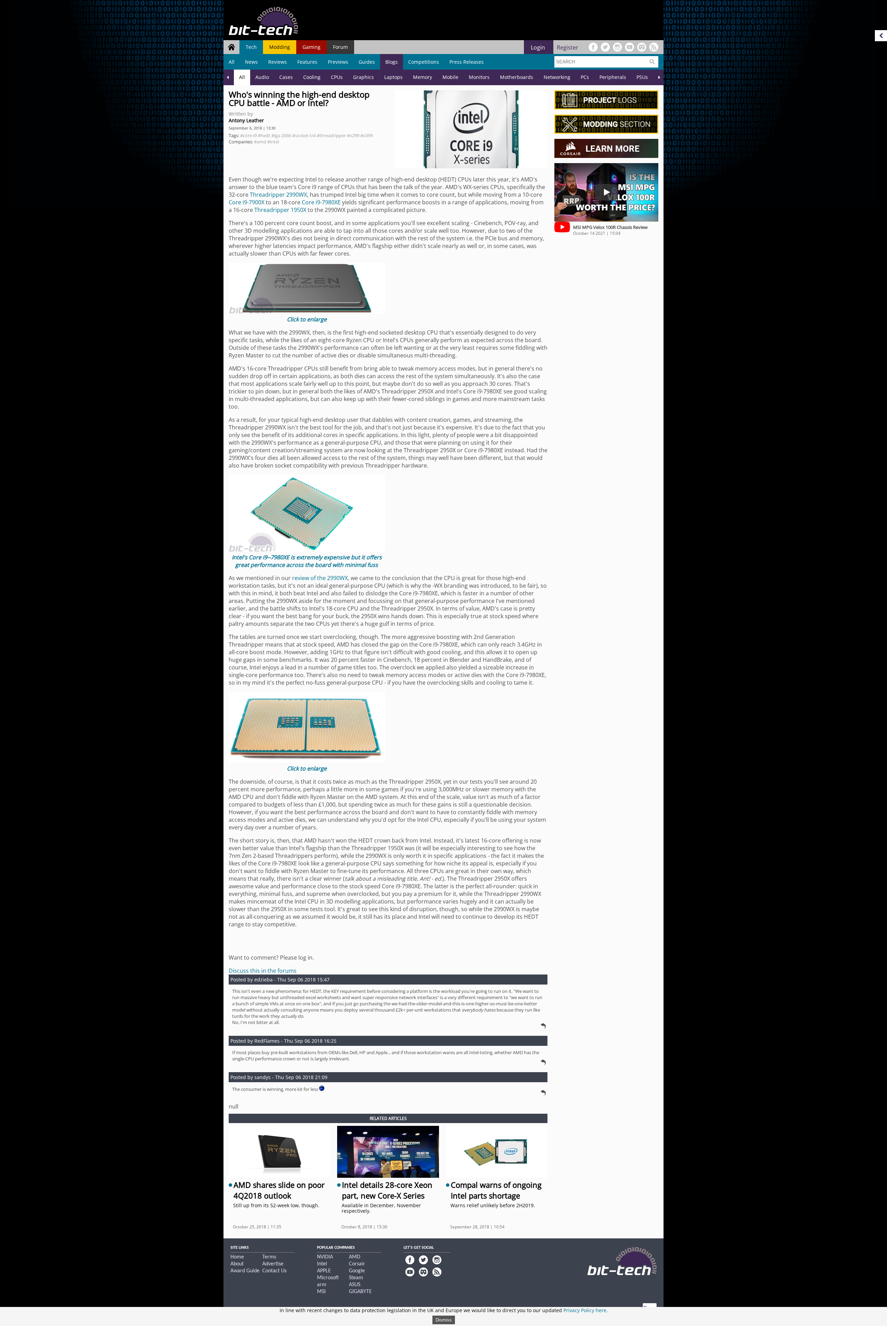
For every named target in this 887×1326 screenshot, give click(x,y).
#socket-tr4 (304, 135)
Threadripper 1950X (280, 210)
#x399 (366, 135)
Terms (269, 1257)
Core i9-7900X (246, 202)
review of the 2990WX (320, 578)
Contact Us (274, 1271)
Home (237, 1257)
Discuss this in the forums (263, 971)
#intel (273, 142)
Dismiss (444, 1320)
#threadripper (331, 135)
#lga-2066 (281, 135)
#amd (260, 142)
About (237, 1264)
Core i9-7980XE (321, 202)
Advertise (272, 1264)
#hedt (264, 135)
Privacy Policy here (584, 1310)
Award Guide (245, 1271)
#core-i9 (248, 135)
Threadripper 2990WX (278, 194)
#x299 (353, 135)
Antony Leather (246, 120)
